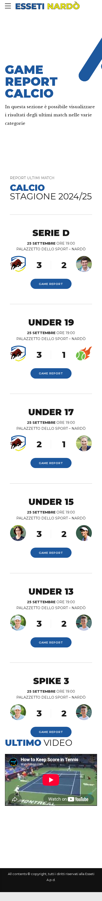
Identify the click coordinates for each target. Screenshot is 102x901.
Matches (35, 57)
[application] (51, 780)
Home (12, 57)
